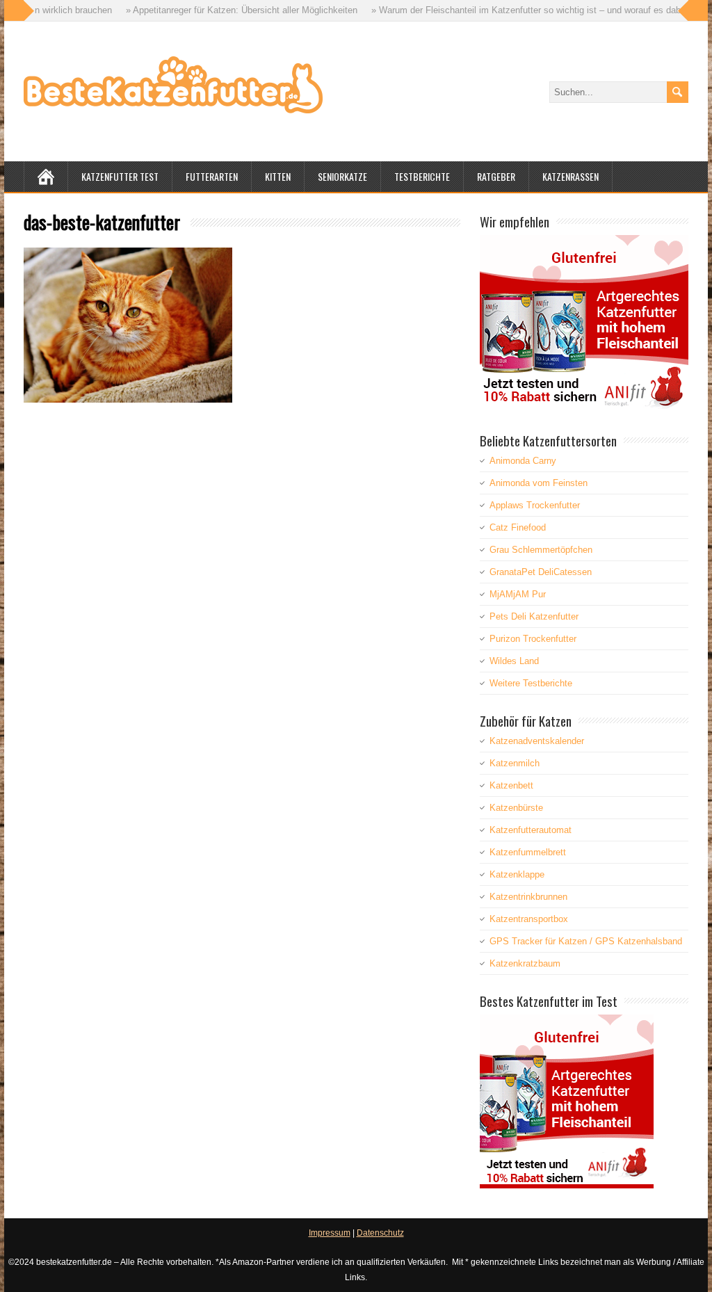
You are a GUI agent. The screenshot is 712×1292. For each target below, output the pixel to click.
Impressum (329, 1233)
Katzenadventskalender (537, 741)
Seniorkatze (342, 176)
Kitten (278, 176)
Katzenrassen (570, 176)
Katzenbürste (516, 807)
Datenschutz (380, 1233)
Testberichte (422, 176)
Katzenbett (511, 785)
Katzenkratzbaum (525, 963)
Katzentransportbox (529, 919)
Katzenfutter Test (120, 176)
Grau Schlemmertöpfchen (541, 549)
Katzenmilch (515, 763)
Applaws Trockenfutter (535, 505)
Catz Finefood (518, 527)
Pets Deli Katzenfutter (534, 616)
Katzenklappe (517, 874)
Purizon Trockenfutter (533, 638)
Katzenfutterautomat (531, 830)
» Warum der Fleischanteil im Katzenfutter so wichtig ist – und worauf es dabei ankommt (518, 10)
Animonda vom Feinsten (539, 483)
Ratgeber (496, 176)
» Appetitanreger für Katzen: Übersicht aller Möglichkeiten (210, 10)
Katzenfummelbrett (528, 852)
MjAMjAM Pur (518, 594)
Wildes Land (514, 661)
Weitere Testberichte (531, 683)
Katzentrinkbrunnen (528, 896)
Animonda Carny (523, 460)
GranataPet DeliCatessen (541, 572)
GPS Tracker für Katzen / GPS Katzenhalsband (586, 941)
